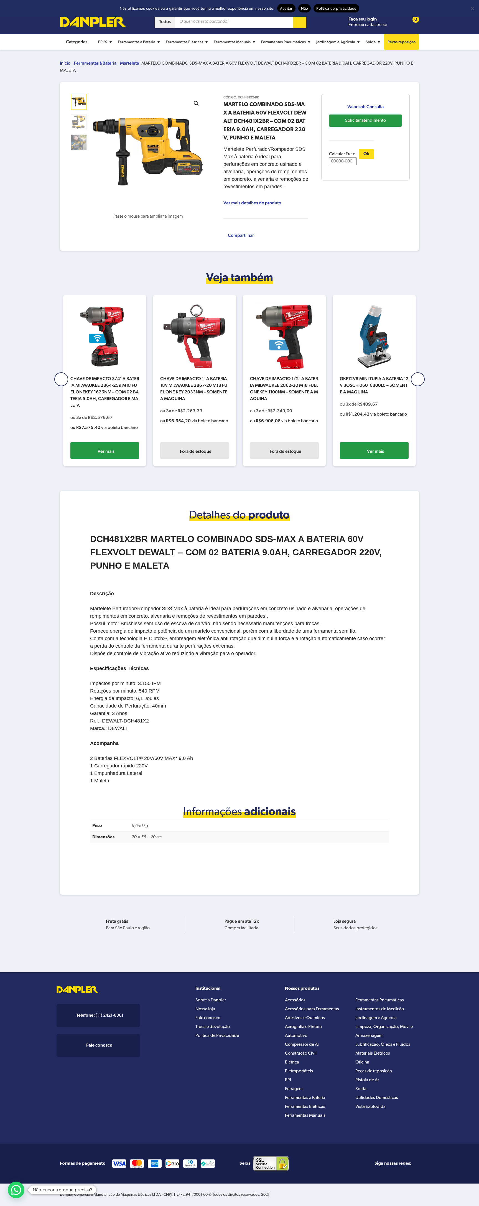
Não (304, 8)
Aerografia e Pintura (303, 1027)
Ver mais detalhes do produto (252, 202)
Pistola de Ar (367, 1080)
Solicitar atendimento (365, 120)
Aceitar (286, 8)
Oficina (362, 1062)
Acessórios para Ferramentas (312, 1009)
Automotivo (296, 1036)
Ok (366, 154)
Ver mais (106, 451)
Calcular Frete (342, 154)
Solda (371, 42)
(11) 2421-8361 (99, 1015)
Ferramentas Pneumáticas (283, 42)
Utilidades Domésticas (376, 1098)
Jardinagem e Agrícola (335, 42)
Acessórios (295, 1000)
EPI (288, 1080)
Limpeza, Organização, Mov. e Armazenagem (384, 1031)
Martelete (129, 63)
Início (65, 63)
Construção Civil (301, 1053)
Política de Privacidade (217, 1036)
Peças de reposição (373, 1071)
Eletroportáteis (299, 1071)
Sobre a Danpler (210, 1000)
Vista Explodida (370, 1107)
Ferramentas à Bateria (136, 42)
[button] (196, 103)
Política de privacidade (336, 8)
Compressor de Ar (302, 1044)
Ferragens (294, 1089)
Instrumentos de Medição (379, 1009)
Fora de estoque (196, 451)
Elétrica (292, 1062)
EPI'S (102, 42)
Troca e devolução (212, 1027)
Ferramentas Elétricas (184, 42)
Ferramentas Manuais (232, 42)
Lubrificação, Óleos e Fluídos (382, 1044)
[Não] (472, 8)
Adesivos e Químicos (305, 1018)
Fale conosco (207, 1018)
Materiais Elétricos (372, 1053)
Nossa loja (205, 1009)
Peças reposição (402, 42)
